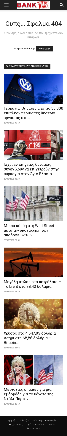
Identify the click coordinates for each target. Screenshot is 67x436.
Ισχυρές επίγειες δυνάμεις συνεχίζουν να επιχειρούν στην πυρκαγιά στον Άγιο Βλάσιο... (31, 169)
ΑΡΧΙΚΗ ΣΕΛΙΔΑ (44, 49)
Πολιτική (37, 420)
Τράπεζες (24, 420)
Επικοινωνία (33, 428)
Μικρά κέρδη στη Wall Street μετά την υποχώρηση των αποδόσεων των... (29, 230)
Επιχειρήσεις (16, 424)
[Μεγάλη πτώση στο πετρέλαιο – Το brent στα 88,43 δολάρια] (33, 262)
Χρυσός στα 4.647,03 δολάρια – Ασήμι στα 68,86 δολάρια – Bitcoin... (31, 338)
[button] (6, 5)
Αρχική (11, 420)
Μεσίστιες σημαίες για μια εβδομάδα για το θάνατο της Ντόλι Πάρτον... (28, 394)
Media (52, 424)
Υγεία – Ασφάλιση (35, 424)
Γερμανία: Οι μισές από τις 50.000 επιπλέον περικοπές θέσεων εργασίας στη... (33, 113)
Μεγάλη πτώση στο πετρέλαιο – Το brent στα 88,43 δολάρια (32, 284)
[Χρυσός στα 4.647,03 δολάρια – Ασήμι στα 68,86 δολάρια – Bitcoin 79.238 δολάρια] (33, 314)
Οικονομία (51, 420)
